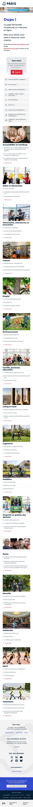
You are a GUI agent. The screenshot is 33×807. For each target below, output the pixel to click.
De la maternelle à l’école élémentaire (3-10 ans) (17, 376)
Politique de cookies (16, 797)
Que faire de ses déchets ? (12, 520)
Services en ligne (9, 188)
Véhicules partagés (9, 482)
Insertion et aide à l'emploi (12, 305)
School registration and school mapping (16, 409)
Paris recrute (8, 302)
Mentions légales (16, 792)
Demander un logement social (13, 446)
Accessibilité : (13, 795)
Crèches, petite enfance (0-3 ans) (13, 372)
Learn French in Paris (10, 413)
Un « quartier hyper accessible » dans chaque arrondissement (15, 154)
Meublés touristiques (10, 449)
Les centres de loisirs (10, 380)
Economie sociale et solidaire (13, 231)
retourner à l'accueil (10, 48)
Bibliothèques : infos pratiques (13, 263)
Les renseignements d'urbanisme (14, 708)
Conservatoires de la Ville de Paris (14, 266)
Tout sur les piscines (10, 672)
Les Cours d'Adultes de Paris (12, 299)
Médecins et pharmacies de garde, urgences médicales (14, 562)
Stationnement (8, 488)
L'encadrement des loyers (12, 453)
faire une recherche (20, 44)
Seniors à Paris (8, 636)
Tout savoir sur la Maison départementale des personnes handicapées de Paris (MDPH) (16, 149)
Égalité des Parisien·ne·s (11, 633)
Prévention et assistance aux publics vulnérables (15, 603)
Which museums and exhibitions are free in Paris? (17, 416)
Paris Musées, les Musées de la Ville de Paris (17, 270)
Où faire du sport (9, 675)
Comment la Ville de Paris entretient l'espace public (15, 527)
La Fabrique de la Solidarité (12, 640)
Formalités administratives (12, 196)
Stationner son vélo (10, 485)
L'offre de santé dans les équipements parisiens (15, 557)
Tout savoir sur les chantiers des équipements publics (13, 711)
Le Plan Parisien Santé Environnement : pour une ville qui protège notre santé (16, 566)
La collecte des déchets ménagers (14, 523)
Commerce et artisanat (11, 227)
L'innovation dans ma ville (12, 234)
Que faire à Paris (13, 803)
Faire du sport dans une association (14, 669)
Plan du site (27, 797)
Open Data (6, 797)
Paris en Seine (25, 803)
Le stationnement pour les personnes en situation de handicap (16, 158)
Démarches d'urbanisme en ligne (14, 704)
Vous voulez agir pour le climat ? (13, 341)
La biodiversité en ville (11, 338)
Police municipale (9, 599)
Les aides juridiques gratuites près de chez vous (16, 192)
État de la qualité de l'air (11, 334)
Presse (28, 795)
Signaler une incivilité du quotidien (14, 596)
